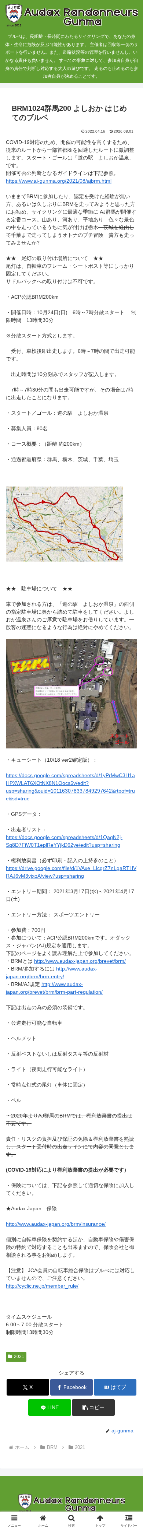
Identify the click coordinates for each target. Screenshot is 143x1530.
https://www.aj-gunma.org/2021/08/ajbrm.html (58, 181)
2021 (19, 1356)
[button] (93, 1407)
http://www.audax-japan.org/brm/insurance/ (56, 1224)
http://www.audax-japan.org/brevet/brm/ (80, 961)
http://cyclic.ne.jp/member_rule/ (42, 1286)
